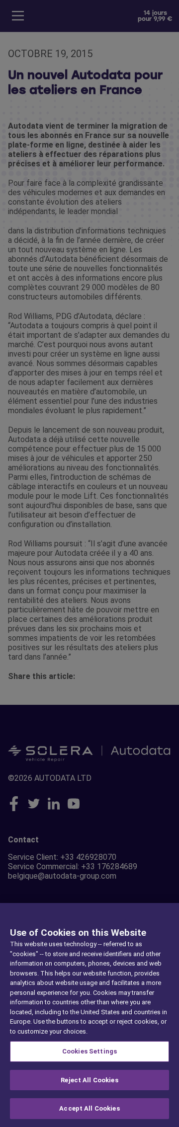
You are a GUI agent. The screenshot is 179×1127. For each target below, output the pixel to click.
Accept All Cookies (89, 1108)
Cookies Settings (89, 1051)
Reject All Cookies (89, 1080)
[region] (89, 1015)
